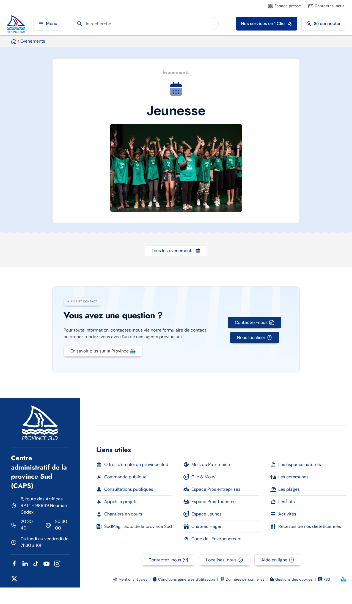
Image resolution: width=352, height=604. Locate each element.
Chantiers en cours (123, 514)
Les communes (293, 477)
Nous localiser (251, 337)
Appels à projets (121, 501)
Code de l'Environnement (216, 539)
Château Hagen (206, 526)
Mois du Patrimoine (210, 464)
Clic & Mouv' (203, 477)
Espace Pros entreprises (215, 489)
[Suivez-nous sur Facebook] (14, 563)
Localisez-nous (221, 560)
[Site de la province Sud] (16, 23)
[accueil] (13, 41)
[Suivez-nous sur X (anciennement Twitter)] (14, 578)
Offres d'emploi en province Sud (136, 464)
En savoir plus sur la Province (99, 351)
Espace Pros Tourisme (213, 501)
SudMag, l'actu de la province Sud (138, 526)
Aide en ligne (274, 560)
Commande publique (125, 477)
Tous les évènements (173, 250)
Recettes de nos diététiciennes (309, 526)
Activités (287, 514)
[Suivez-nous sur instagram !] (57, 563)
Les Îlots (286, 501)
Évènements (32, 41)
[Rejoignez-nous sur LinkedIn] (25, 563)
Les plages (289, 489)
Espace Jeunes (206, 514)
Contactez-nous (251, 322)
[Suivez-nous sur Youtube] (46, 563)
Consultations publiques (128, 489)
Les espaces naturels (299, 464)
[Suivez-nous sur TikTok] (35, 563)
